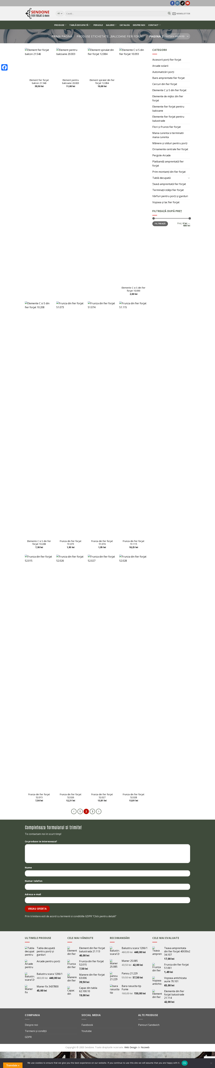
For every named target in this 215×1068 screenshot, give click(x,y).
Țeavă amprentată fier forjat (169, 184)
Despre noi (31, 1025)
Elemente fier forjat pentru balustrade (168, 118)
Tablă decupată (78, 25)
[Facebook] (4, 67)
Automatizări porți (163, 72)
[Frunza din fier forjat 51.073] (70, 419)
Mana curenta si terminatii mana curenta (168, 135)
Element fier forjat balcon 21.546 (39, 82)
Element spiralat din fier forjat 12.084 (102, 82)
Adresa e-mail (33, 894)
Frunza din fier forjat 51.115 (133, 543)
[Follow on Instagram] (177, 3)
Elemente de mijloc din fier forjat (167, 98)
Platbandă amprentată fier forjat (168, 163)
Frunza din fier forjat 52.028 (133, 796)
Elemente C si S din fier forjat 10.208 (39, 543)
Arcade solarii (160, 66)
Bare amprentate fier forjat (168, 78)
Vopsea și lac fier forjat (165, 202)
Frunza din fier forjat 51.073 (70, 543)
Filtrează (160, 223)
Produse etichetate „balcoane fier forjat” (111, 36)
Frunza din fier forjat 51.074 (102, 543)
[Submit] (169, 13)
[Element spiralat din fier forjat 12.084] (102, 62)
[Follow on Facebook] (172, 3)
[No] (211, 1064)
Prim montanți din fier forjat (169, 171)
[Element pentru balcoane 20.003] (70, 62)
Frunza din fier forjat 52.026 (70, 796)
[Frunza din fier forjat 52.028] (133, 673)
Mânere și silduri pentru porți (169, 143)
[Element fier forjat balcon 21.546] (39, 62)
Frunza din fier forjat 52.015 (39, 796)
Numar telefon (33, 880)
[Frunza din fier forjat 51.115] (133, 419)
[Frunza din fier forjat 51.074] (102, 419)
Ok (184, 1063)
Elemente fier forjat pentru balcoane (168, 108)
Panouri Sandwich (148, 1025)
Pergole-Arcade (161, 155)
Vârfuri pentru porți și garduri (170, 196)
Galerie (110, 25)
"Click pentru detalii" (104, 916)
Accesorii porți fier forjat (166, 59)
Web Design (131, 1047)
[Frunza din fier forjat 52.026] (70, 673)
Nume (28, 867)
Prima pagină (62, 36)
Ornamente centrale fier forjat (170, 149)
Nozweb (145, 1047)
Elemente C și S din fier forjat (169, 90)
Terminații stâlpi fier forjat (168, 190)
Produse (59, 25)
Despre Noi (139, 25)
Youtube (87, 1031)
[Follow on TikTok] (182, 3)
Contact (153, 25)
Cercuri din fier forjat (164, 84)
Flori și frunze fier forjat (166, 127)
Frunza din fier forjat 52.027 (102, 796)
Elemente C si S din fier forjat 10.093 (133, 289)
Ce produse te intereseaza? (41, 841)
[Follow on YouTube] (187, 3)
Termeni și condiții (36, 1031)
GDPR (28, 1037)
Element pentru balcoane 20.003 (70, 82)
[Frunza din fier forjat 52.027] (102, 673)
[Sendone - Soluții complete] (38, 13)
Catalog (125, 25)
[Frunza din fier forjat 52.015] (39, 673)
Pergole (98, 25)
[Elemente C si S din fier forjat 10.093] (133, 166)
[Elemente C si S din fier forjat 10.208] (39, 419)
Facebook (87, 1025)
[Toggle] (189, 178)
